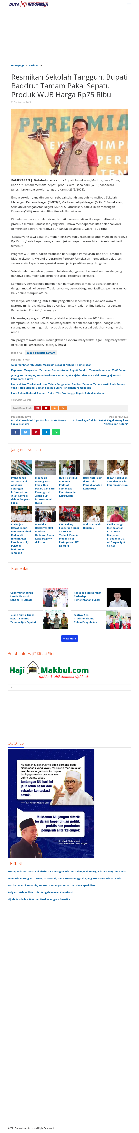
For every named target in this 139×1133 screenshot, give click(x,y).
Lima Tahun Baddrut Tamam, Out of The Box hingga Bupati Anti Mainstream (58, 393)
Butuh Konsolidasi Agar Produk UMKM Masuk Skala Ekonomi (38, 420)
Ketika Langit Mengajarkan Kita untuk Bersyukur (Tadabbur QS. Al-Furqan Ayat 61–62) (116, 535)
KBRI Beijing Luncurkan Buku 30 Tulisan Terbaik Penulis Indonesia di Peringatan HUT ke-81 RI (69, 535)
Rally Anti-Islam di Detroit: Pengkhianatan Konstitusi (40, 892)
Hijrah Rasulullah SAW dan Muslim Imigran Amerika (117, 481)
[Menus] (129, 4)
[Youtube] (46, 408)
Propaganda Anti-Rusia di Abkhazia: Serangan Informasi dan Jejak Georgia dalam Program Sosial (67, 871)
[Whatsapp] (56, 432)
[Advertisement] (73, 35)
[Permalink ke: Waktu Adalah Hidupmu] (93, 514)
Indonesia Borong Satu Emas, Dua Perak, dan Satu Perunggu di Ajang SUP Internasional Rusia (65, 878)
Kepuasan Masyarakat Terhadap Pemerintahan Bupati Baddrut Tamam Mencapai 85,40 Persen (69, 370)
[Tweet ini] (25, 432)
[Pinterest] (37, 408)
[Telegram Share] (46, 432)
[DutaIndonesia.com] (29, 4)
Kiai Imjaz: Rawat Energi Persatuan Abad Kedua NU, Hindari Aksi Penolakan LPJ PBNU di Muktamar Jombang (21, 538)
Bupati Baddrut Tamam (40, 352)
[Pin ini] (36, 432)
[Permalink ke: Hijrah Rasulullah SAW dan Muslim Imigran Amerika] (117, 467)
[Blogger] (54, 408)
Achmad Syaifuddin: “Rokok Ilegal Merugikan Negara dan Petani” (100, 420)
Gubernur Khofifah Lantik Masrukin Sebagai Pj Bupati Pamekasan (51, 364)
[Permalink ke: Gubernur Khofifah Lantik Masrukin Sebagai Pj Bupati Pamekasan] (54, 597)
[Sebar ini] (15, 432)
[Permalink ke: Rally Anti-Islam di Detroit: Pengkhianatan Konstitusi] (93, 467)
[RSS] (63, 408)
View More (69, 638)
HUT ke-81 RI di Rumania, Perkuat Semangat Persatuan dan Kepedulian (51, 885)
